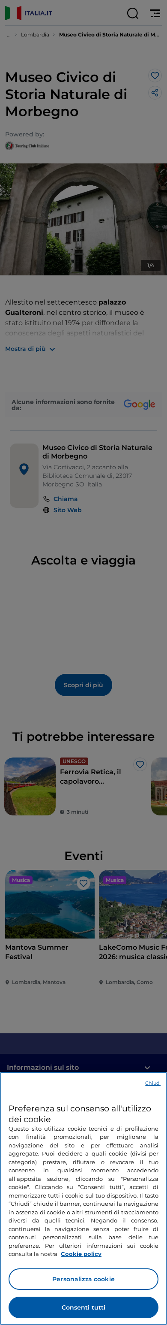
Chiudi (153, 1083)
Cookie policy (81, 1253)
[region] (83, 1198)
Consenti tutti (84, 1307)
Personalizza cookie (83, 1279)
